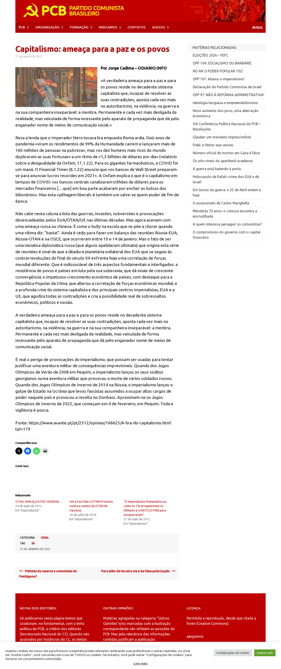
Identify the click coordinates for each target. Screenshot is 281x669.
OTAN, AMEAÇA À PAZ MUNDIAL (37, 501)
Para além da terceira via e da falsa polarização (135, 571)
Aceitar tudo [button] (265, 652)
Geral (45, 537)
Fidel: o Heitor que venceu (213, 145)
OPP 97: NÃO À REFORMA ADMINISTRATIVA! (228, 95)
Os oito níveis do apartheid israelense (223, 161)
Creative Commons (212, 623)
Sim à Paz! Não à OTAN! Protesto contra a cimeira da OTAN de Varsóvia (91, 506)
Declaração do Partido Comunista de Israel (227, 87)
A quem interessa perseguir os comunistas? (227, 224)
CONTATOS (137, 27)
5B (33, 543)
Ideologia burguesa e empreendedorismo (225, 103)
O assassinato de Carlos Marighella (221, 203)
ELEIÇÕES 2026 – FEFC (210, 55)
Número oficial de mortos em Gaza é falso (226, 153)
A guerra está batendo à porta (217, 169)
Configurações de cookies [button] (232, 652)
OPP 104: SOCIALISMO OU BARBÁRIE (222, 63)
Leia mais (140, 663)
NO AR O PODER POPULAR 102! (218, 71)
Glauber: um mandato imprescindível (222, 137)
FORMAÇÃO (79, 27)
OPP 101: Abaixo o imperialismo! (218, 79)
